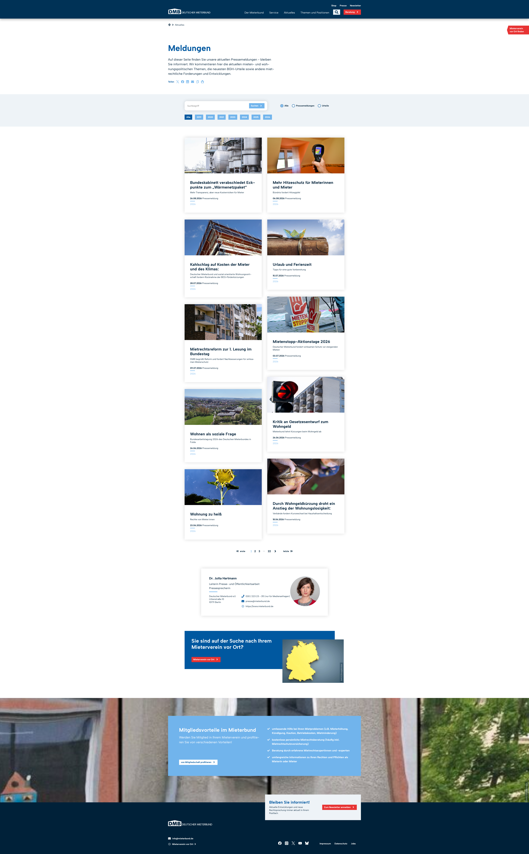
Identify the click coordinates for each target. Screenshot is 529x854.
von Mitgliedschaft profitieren (196, 762)
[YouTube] (300, 843)
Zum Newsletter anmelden (337, 807)
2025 (256, 117)
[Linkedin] (187, 81)
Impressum (325, 843)
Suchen (254, 105)
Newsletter (355, 5)
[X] (177, 81)
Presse (343, 5)
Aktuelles (289, 12)
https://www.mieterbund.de (259, 606)
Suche (336, 12)
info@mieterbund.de (182, 838)
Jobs (353, 843)
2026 (267, 117)
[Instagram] (286, 843)
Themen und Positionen (314, 12)
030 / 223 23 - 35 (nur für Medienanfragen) (268, 596)
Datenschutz (340, 843)
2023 (232, 117)
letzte (286, 551)
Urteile (325, 105)
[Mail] (192, 81)
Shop (333, 5)
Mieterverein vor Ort (203, 659)
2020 (210, 117)
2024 (244, 117)
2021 (221, 117)
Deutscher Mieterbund (189, 11)
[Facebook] (182, 81)
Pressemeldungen (305, 105)
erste (242, 551)
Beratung (350, 12)
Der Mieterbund (254, 12)
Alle (286, 105)
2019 (199, 117)
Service (273, 12)
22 (269, 551)
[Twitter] (293, 843)
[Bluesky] (307, 843)
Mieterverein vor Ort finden (517, 30)
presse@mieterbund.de (258, 601)
